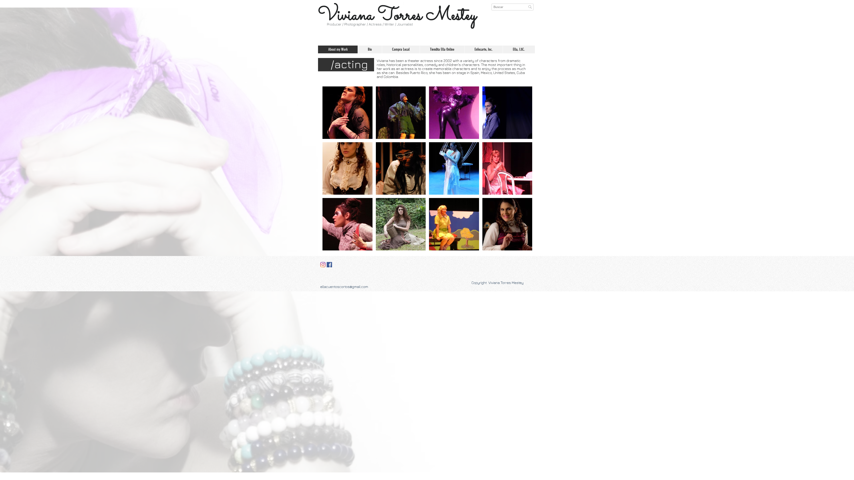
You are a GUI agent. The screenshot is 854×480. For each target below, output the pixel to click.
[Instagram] (323, 264)
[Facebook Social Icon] (329, 264)
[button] (347, 112)
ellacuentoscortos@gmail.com (344, 287)
